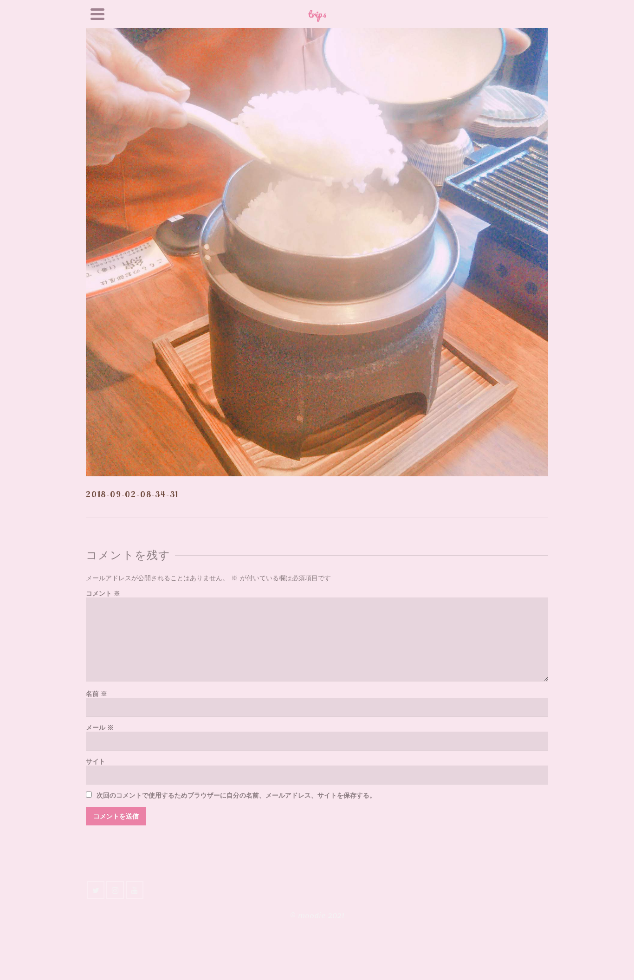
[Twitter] (95, 890)
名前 (96, 694)
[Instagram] (115, 890)
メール (100, 728)
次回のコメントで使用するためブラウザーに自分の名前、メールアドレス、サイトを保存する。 (236, 795)
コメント (103, 593)
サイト (95, 762)
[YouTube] (134, 890)
